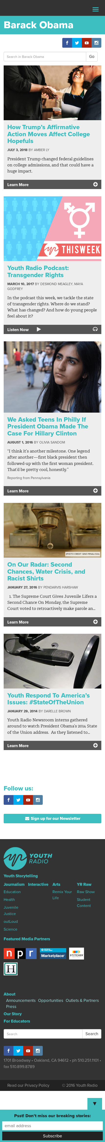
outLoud (11, 921)
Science (10, 929)
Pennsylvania (40, 478)
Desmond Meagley (56, 284)
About (9, 994)
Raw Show (86, 891)
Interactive (38, 884)
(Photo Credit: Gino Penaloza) (82, 554)
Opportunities (50, 1000)
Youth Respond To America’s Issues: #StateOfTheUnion (48, 699)
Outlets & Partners (82, 1000)
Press (11, 1006)
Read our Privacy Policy (28, 1085)
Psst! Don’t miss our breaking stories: (52, 1115)
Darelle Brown (57, 711)
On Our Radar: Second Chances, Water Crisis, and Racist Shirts (46, 571)
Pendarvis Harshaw (60, 587)
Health (9, 899)
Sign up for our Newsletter (55, 818)
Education (12, 891)
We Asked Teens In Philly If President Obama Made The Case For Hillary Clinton (47, 426)
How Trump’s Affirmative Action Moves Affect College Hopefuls (48, 134)
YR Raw (84, 884)
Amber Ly (41, 150)
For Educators (17, 1021)
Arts (56, 884)
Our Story (13, 1013)
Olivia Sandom (52, 442)
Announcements (21, 1000)
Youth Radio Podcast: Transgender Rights (38, 271)
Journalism (14, 884)
